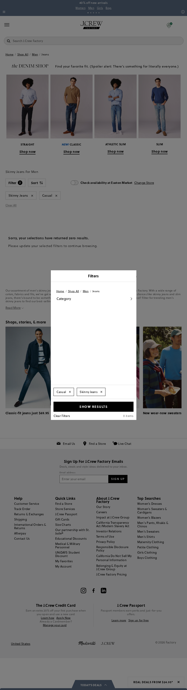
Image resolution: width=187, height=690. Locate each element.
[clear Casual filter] (70, 392)
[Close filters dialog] (131, 276)
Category (64, 298)
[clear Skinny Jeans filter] (101, 392)
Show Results (93, 406)
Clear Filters (62, 416)
